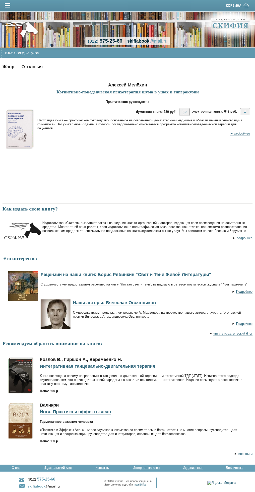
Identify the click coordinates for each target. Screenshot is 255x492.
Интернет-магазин (146, 468)
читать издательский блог (233, 333)
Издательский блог (58, 468)
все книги (245, 454)
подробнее (245, 238)
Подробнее (244, 291)
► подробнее (240, 133)
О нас (16, 468)
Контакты (102, 468)
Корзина (233, 5)
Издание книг (193, 468)
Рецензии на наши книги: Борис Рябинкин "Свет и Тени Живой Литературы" (126, 274)
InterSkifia (140, 484)
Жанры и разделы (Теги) (22, 53)
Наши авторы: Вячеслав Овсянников (114, 302)
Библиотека (234, 468)
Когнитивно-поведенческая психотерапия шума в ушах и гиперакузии (128, 91)
